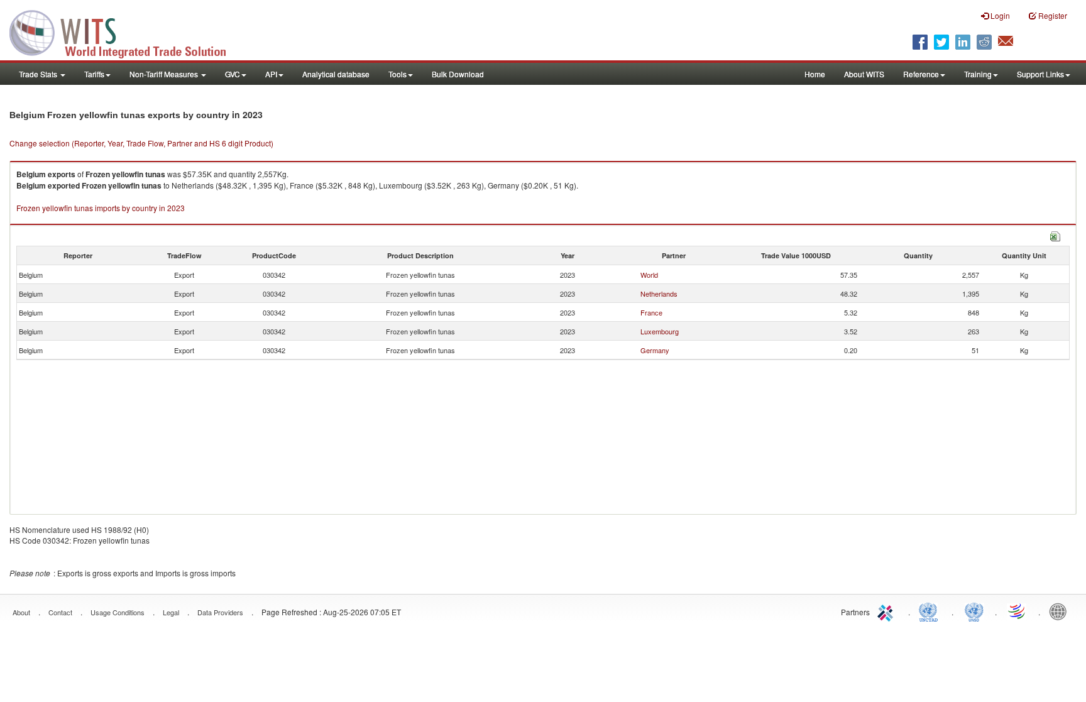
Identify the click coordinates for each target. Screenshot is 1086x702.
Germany (654, 350)
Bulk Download (458, 74)
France (651, 312)
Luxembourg (659, 331)
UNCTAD (930, 610)
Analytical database (336, 74)
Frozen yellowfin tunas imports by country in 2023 (100, 207)
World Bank (1060, 610)
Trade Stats (39, 74)
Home (814, 74)
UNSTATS (974, 610)
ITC (887, 610)
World (649, 275)
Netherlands (658, 293)
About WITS (864, 74)
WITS (125, 31)
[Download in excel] (1055, 234)
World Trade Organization (1017, 610)
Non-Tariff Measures (164, 74)
